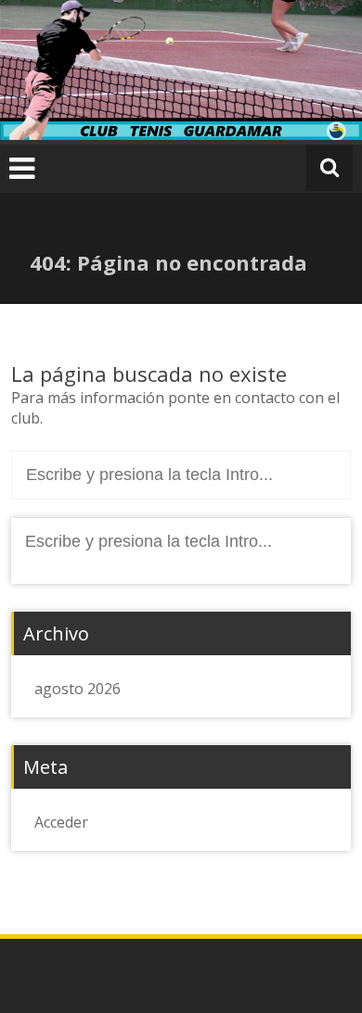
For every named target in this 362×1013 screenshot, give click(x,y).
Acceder (61, 822)
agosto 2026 (77, 688)
